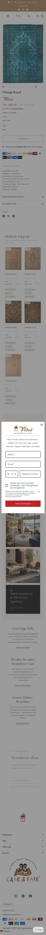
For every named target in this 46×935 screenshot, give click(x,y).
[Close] (42, 425)
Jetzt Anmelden (23, 504)
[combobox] (11, 474)
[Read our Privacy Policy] (39, 491)
